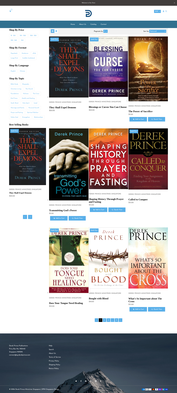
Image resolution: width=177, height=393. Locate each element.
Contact (104, 24)
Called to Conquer (138, 199)
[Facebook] (81, 381)
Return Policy (54, 368)
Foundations (15, 93)
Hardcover (25, 53)
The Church (29, 89)
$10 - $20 (23, 35)
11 (116, 320)
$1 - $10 (13, 35)
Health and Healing (28, 98)
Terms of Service (55, 357)
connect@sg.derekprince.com (19, 355)
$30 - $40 (14, 40)
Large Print (14, 58)
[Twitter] (76, 381)
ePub (34, 53)
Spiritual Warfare (32, 112)
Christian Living (16, 89)
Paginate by (98, 31)
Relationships (38, 117)
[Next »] (120, 320)
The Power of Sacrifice (140, 111)
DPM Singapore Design (50, 389)
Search (51, 349)
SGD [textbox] (156, 11)
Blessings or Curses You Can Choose (108, 107)
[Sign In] (163, 11)
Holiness (26, 93)
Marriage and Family (17, 108)
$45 (22, 40)
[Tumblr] (101, 381)
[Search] (166, 11)
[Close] (171, 379)
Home (73, 24)
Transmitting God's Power (63, 210)
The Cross (36, 93)
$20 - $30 (33, 35)
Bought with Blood (98, 298)
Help (50, 346)
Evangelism (26, 117)
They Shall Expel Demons (62, 107)
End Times (14, 98)
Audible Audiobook (28, 58)
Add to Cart (139, 119)
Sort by (146, 31)
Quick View (158, 119)
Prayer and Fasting (17, 112)
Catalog (93, 24)
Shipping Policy (54, 365)
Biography (25, 84)
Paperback (14, 53)
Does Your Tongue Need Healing (66, 303)
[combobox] (157, 11)
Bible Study (14, 84)
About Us (82, 24)
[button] (30, 217)
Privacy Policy (54, 361)
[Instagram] (96, 381)
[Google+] (91, 381)
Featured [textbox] (153, 31)
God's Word (14, 103)
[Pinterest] (86, 381)
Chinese (22, 71)
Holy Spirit (26, 103)
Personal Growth (34, 108)
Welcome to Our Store (88, 2)
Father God (14, 117)
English (13, 71)
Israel (35, 103)
